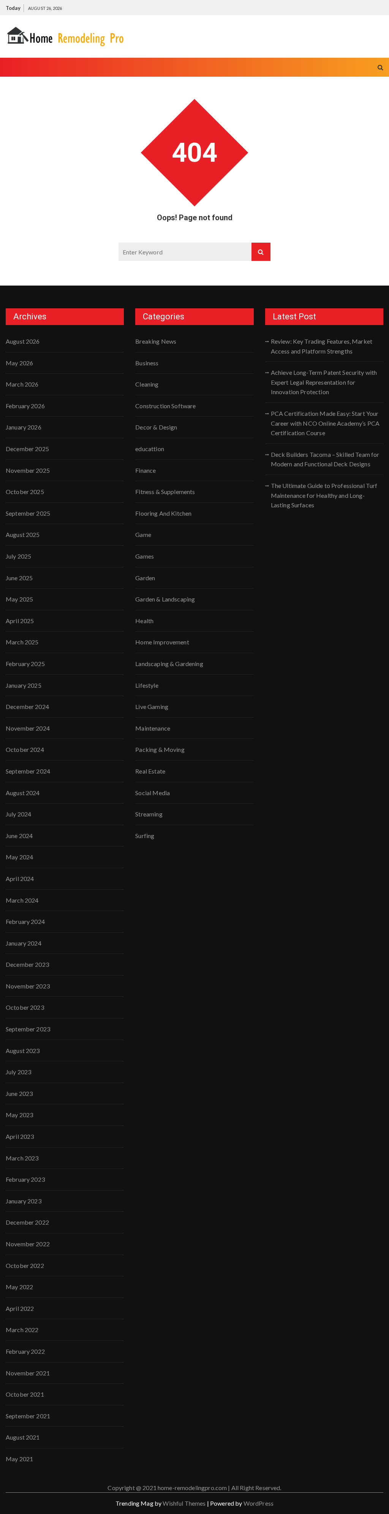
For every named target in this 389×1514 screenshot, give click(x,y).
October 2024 (25, 749)
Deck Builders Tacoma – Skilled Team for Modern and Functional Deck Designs (325, 459)
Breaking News (155, 341)
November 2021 (28, 1373)
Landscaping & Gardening (169, 663)
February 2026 (25, 405)
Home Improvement (162, 642)
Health (144, 620)
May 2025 (19, 599)
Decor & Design (156, 427)
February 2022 (25, 1351)
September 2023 (28, 1028)
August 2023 (23, 1050)
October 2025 (25, 491)
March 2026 (22, 384)
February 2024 (25, 921)
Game (143, 534)
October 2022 (25, 1265)
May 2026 (19, 362)
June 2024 (19, 835)
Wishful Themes (184, 1503)
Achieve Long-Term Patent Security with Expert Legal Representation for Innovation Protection (324, 382)
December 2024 (27, 706)
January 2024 (23, 943)
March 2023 (22, 1158)
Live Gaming (151, 706)
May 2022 (19, 1286)
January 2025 (23, 685)
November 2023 (28, 986)
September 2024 (28, 771)
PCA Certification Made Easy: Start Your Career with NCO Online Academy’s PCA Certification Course (325, 423)
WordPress (259, 1503)
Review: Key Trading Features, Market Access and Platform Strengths (321, 346)
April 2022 (20, 1308)
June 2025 (19, 577)
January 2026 (23, 427)
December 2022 (27, 1222)
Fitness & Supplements (165, 491)
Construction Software (165, 405)
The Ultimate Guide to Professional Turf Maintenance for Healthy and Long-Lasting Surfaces (324, 495)
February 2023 (25, 1179)
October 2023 (25, 1007)
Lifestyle (146, 685)
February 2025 (25, 663)
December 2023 (27, 964)
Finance (145, 470)
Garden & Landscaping (165, 599)
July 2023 (18, 1071)
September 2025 (28, 513)
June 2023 (19, 1093)
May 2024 (19, 856)
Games (144, 556)
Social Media (152, 792)
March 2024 (22, 900)
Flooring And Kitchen (163, 513)
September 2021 (28, 1415)
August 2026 (23, 341)
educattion (149, 448)
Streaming (148, 814)
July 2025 (18, 556)
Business (146, 362)
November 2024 (28, 728)
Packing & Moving (159, 749)
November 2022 (28, 1243)
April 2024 (20, 878)
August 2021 (23, 1437)
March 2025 (22, 642)
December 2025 (27, 448)
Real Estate (150, 771)
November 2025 (28, 470)
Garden (145, 577)
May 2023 (19, 1114)
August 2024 (23, 792)
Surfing (144, 835)
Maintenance (152, 728)
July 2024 (18, 814)
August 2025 (23, 534)
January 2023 (23, 1201)
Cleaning (146, 384)
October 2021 (25, 1394)
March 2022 (22, 1329)
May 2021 (19, 1458)
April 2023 (20, 1136)
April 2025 (20, 620)
